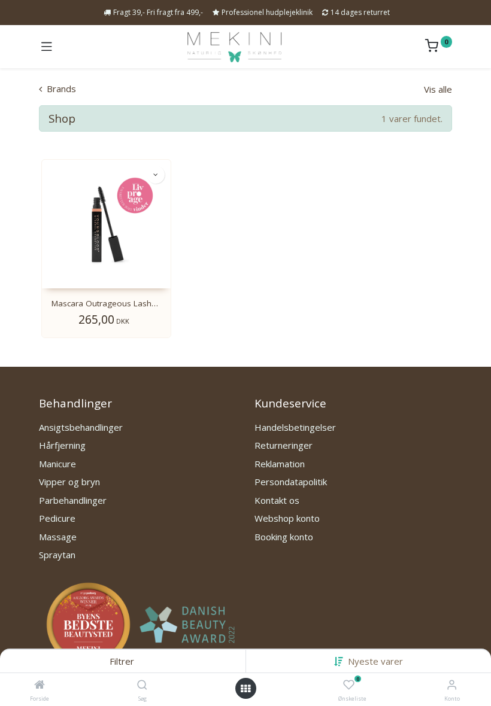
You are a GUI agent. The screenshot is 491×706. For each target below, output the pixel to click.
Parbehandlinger (73, 500)
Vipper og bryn (69, 482)
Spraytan (57, 555)
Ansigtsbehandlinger (81, 427)
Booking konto (283, 537)
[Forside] (39, 685)
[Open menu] (245, 688)
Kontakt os (276, 500)
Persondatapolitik (290, 482)
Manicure (57, 464)
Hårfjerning (62, 445)
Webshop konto (287, 518)
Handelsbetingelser (295, 427)
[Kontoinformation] (451, 684)
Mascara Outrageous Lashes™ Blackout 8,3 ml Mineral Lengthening (106, 303)
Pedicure (57, 518)
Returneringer (283, 445)
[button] (375, 661)
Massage (58, 537)
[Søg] (142, 685)
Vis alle (438, 89)
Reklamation (279, 464)
